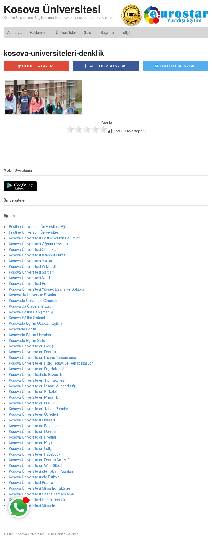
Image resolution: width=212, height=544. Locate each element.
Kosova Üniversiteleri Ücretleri (33, 414)
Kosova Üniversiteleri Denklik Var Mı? (39, 459)
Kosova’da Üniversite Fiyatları (33, 294)
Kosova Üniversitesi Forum (31, 283)
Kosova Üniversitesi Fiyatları (32, 419)
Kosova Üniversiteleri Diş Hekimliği (37, 368)
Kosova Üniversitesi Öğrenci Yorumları (40, 243)
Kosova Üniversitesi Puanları (32, 482)
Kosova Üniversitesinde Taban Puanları (41, 471)
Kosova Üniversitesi (52, 9)
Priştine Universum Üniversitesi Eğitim (40, 226)
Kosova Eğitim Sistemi (27, 317)
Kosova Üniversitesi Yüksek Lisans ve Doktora (46, 289)
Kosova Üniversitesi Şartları (31, 272)
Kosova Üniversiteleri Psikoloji (33, 391)
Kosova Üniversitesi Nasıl (29, 277)
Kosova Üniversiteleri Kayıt (30, 442)
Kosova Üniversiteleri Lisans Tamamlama (42, 357)
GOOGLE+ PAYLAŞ (37, 66)
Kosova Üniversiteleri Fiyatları (33, 437)
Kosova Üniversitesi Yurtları (31, 260)
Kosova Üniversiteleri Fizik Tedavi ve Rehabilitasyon (51, 363)
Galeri (88, 32)
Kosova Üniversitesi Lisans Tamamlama (41, 493)
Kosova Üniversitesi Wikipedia (33, 266)
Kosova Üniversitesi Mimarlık (32, 505)
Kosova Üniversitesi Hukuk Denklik (37, 499)
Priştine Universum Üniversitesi (34, 232)
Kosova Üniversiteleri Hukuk (32, 402)
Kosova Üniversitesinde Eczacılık (35, 374)
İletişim (127, 32)
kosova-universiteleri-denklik (54, 53)
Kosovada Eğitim (22, 328)
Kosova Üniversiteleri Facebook (34, 454)
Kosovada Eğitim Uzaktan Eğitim (35, 323)
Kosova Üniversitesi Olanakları (33, 249)
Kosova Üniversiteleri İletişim (32, 448)
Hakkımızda (39, 32)
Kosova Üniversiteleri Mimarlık (33, 397)
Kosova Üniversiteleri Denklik (32, 431)
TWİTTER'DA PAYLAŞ (176, 66)
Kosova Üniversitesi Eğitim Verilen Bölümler (44, 237)
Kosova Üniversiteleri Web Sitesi (35, 465)
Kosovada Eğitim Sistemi (29, 340)
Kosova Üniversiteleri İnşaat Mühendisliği (42, 385)
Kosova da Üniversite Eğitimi (32, 306)
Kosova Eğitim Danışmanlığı (31, 311)
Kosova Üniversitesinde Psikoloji (35, 476)
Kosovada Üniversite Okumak (33, 300)
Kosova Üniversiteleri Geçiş (31, 346)
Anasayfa (14, 32)
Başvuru (107, 32)
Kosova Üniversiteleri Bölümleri (34, 425)
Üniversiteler (66, 32)
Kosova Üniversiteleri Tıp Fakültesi (37, 380)
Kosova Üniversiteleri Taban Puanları (39, 408)
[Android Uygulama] (20, 186)
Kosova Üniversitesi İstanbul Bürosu (38, 255)
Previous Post (106, 144)
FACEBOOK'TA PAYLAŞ (106, 66)
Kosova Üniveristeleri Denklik (32, 351)
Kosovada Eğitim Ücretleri (30, 334)
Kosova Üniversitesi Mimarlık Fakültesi (40, 488)
